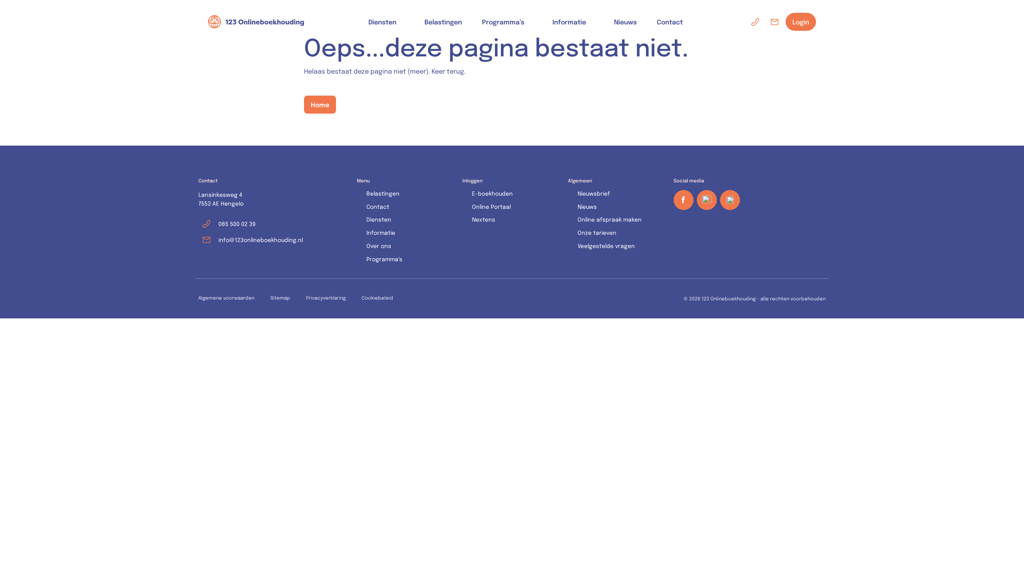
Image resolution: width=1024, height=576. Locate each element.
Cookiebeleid (377, 297)
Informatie (569, 22)
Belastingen (443, 21)
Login (800, 22)
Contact (670, 21)
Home (320, 104)
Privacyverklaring (326, 297)
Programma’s (503, 22)
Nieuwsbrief (594, 193)
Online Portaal (491, 206)
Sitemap (280, 297)
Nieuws (625, 21)
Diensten (382, 22)
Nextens (483, 219)
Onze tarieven (597, 232)
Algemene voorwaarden (226, 297)
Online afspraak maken (610, 219)
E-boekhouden (492, 193)
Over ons (378, 245)
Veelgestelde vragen (606, 245)
